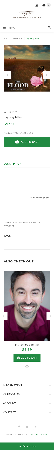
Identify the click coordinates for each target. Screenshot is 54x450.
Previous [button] (7, 75)
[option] (27, 68)
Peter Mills (17, 38)
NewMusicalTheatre (14, 434)
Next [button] (46, 75)
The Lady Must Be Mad (27, 345)
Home (6, 38)
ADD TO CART (30, 142)
